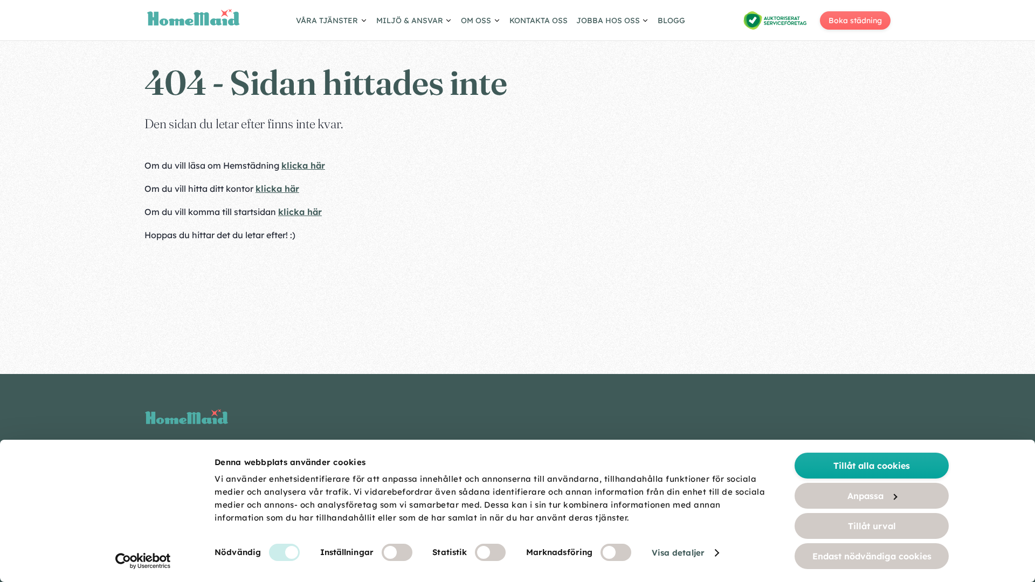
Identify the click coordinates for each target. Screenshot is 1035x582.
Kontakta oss (538, 20)
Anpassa (865, 495)
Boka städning (855, 20)
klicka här (303, 165)
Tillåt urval (872, 526)
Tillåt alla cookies (871, 465)
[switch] (397, 552)
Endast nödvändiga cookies (872, 556)
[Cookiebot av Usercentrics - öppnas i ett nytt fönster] (143, 561)
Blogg (671, 20)
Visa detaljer (678, 553)
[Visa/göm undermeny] (332, 22)
